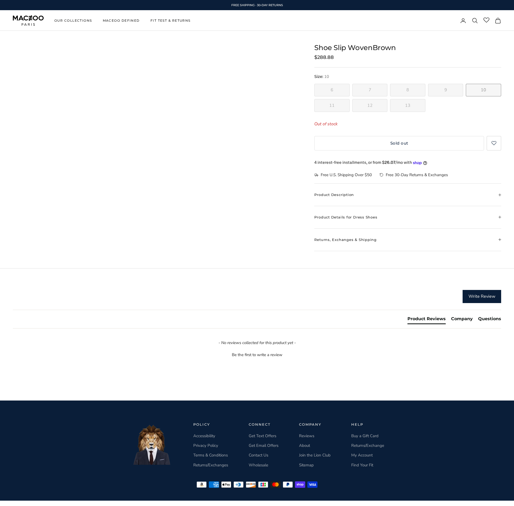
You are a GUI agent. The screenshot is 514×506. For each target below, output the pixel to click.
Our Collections (73, 20)
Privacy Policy (205, 445)
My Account (362, 455)
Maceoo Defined (121, 20)
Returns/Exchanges (210, 465)
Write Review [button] (481, 296)
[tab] (426, 320)
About (304, 445)
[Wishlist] (486, 20)
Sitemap (306, 465)
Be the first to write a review (257, 354)
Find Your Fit (362, 465)
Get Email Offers (263, 445)
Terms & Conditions (210, 455)
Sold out (399, 143)
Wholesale (258, 465)
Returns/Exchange (367, 445)
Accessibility (204, 436)
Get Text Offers (262, 436)
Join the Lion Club (315, 455)
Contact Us (258, 455)
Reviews (306, 436)
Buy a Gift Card (365, 436)
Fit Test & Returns (170, 20)
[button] (494, 143)
